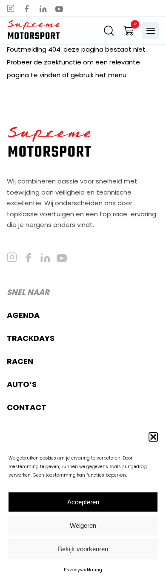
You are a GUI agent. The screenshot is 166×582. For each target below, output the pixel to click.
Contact (26, 407)
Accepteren (83, 502)
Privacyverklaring (83, 570)
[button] (153, 437)
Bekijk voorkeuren (83, 549)
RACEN (20, 361)
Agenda (23, 315)
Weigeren (83, 525)
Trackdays (30, 338)
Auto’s (22, 384)
